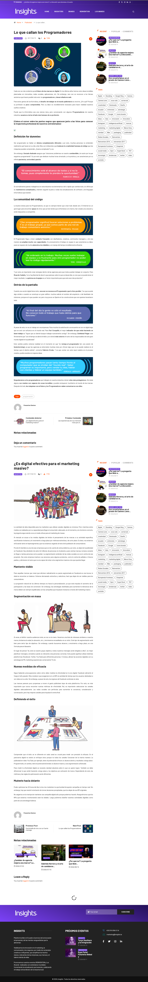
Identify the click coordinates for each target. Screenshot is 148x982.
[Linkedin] (127, 2)
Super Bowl (121, 151)
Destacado (113, 105)
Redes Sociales (103, 137)
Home (19, 22)
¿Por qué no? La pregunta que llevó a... (120, 41)
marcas (128, 123)
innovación (115, 119)
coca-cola (114, 100)
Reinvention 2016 (104, 142)
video (130, 155)
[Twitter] (122, 2)
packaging (117, 132)
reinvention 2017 (119, 142)
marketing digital (114, 128)
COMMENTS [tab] (128, 31)
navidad (100, 132)
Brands (71, 11)
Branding (109, 96)
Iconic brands (121, 114)
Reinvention (85, 11)
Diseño (122, 105)
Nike (108, 132)
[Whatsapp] (130, 2)
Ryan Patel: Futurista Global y (85, 954)
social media (102, 151)
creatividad (102, 105)
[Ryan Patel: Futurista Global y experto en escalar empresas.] (70, 953)
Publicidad (28, 22)
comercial (124, 100)
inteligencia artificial (115, 123)
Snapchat (119, 146)
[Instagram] (124, 2)
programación (28, 396)
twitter (122, 155)
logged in (26, 447)
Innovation (126, 119)
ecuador (101, 110)
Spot (112, 151)
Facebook (101, 114)
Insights (112, 50)
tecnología (101, 155)
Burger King (120, 96)
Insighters (58, 11)
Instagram (101, 123)
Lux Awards (99, 11)
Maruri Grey (128, 128)
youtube (101, 160)
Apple (100, 96)
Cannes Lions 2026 (115, 76)
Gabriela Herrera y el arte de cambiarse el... (121, 66)
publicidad (127, 132)
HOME (47, 11)
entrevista (110, 110)
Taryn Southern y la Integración (85, 941)
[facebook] (119, 2)
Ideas (100, 119)
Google (110, 114)
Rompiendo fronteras (105, 146)
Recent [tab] (103, 31)
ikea (106, 119)
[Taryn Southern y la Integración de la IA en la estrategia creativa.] (70, 941)
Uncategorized (114, 37)
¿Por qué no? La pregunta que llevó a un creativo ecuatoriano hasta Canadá (47, 2)
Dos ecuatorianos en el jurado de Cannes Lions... (120, 79)
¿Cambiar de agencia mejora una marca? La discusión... (121, 53)
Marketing (18, 474)
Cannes (129, 96)
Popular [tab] (115, 31)
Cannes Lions (102, 100)
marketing (101, 128)
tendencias (112, 155)
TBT (130, 151)
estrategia (121, 110)
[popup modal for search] (130, 12)
